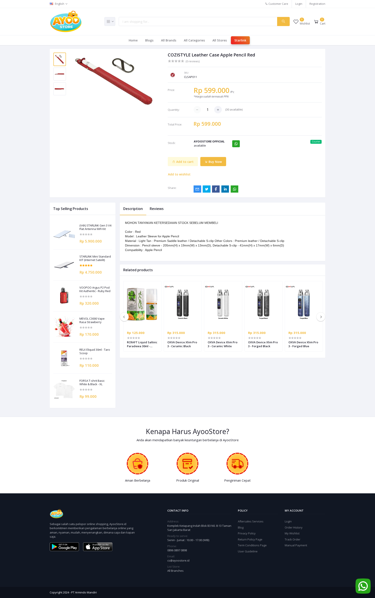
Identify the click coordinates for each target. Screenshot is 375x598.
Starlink (240, 40)
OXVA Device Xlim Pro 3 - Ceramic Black (182, 344)
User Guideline (248, 551)
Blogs (149, 40)
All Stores (219, 40)
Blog (240, 527)
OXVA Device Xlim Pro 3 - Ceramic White (222, 344)
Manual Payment (296, 545)
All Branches (175, 571)
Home (133, 40)
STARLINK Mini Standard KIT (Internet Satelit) (95, 258)
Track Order (292, 539)
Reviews (157, 208)
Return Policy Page (250, 539)
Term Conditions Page (252, 545)
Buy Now (215, 162)
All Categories (194, 40)
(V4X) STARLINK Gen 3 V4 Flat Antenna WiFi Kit (95, 227)
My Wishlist (292, 533)
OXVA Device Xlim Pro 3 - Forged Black (263, 344)
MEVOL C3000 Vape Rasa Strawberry (92, 320)
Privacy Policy (247, 533)
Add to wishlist (179, 174)
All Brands (168, 40)
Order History (294, 527)
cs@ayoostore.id (178, 560)
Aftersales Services (250, 521)
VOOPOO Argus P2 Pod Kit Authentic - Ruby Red (94, 289)
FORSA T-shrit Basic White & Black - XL (92, 382)
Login (298, 4)
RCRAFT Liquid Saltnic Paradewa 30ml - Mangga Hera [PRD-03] (142, 344)
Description (133, 208)
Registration (317, 4)
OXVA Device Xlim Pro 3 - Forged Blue (303, 344)
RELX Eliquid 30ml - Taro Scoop (94, 351)
